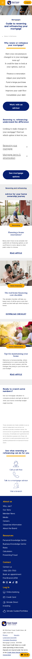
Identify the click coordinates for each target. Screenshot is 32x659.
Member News (9, 513)
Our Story (7, 510)
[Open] (2, 2)
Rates (5, 547)
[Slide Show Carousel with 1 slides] (16, 622)
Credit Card (11, 597)
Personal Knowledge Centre (14, 540)
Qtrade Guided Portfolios (17, 611)
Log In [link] (27, 2)
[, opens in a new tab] (16, 474)
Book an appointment (12, 574)
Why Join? (7, 506)
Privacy (5, 635)
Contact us (7, 567)
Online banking (12, 592)
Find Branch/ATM (10, 578)
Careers (6, 521)
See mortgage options (16, 175)
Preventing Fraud (10, 555)
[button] (16, 146)
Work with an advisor (16, 106)
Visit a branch (16, 491)
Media (5, 517)
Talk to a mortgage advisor (16, 480)
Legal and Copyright (10, 637)
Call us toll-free (16, 470)
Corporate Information (12, 524)
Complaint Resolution (10, 640)
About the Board (10, 528)
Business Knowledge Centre (14, 544)
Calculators (7, 551)
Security (16, 635)
